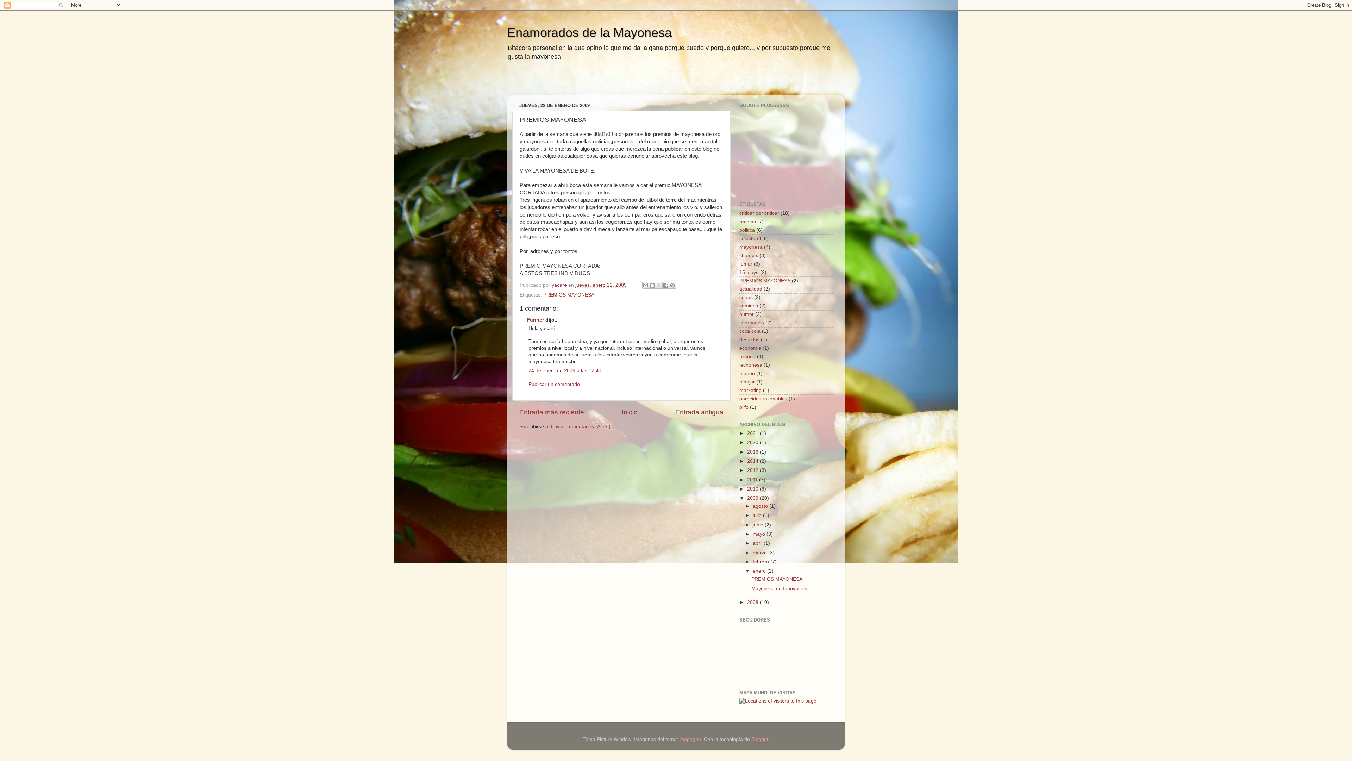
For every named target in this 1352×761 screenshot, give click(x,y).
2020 (753, 442)
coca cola (749, 331)
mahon (747, 373)
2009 (753, 498)
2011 (753, 479)
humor (746, 314)
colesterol (750, 238)
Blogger (759, 739)
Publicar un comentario (554, 384)
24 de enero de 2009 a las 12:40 (564, 370)
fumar (745, 264)
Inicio (630, 412)
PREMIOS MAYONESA (568, 295)
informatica (751, 322)
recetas (747, 221)
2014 (753, 461)
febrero (761, 561)
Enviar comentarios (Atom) (581, 426)
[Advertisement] (596, 82)
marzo (760, 552)
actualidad (750, 289)
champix (748, 255)
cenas (746, 297)
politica (747, 230)
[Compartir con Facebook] (665, 285)
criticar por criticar (759, 213)
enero (760, 571)
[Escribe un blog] (652, 285)
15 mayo (749, 272)
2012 (753, 470)
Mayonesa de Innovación (779, 588)
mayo (759, 534)
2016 (753, 452)
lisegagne (690, 739)
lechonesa (750, 365)
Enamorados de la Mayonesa (589, 32)
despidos (749, 339)
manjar (747, 382)
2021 (753, 433)
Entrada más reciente (551, 412)
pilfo (744, 407)
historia (747, 356)
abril (758, 543)
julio (758, 515)
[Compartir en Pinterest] (672, 285)
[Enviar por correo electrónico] (645, 285)
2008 (753, 602)
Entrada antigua (699, 412)
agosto (761, 506)
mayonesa (751, 247)
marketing (750, 390)
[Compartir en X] (659, 285)
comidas (748, 305)
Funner (535, 320)
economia (750, 348)
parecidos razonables (763, 398)
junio (759, 525)
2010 (753, 489)
